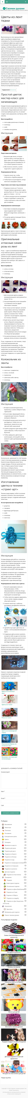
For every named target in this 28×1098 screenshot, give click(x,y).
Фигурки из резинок (14, 952)
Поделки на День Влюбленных (16, 889)
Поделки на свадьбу (13, 898)
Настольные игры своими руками (14, 997)
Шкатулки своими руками (14, 1027)
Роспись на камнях (14, 967)
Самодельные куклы (11, 836)
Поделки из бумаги (10, 854)
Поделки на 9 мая (12, 892)
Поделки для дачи (10, 851)
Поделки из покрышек (11, 866)
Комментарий (5, 772)
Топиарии (8, 842)
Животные (8, 827)
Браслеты (9, 909)
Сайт (2, 805)
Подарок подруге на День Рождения (14, 1042)
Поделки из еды (9, 860)
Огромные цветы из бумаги (14, 982)
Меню (6, 2)
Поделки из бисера (10, 857)
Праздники (8, 877)
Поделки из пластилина (14, 875)
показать (12, 90)
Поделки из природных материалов (15, 863)
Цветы (7, 839)
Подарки (9, 880)
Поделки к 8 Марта (12, 895)
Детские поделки (10, 872)
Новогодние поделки (12, 883)
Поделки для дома (10, 848)
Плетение (8, 830)
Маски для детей (14, 1012)
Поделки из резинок (11, 869)
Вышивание (8, 824)
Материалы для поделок (12, 912)
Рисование (8, 833)
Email (3, 798)
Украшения (8, 906)
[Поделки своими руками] (14, 9)
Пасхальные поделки (13, 886)
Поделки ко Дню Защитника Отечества (13, 902)
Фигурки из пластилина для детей (14, 1073)
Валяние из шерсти (10, 845)
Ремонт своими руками (12, 915)
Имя (3, 791)
